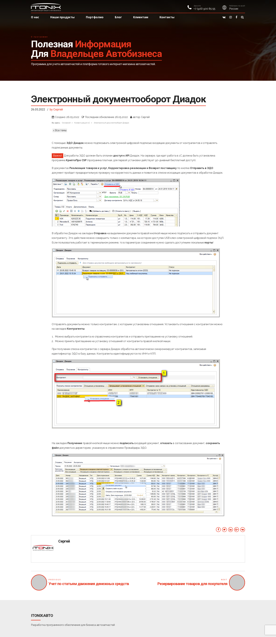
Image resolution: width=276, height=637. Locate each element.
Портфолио (94, 17)
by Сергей (56, 109)
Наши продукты (62, 17)
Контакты (166, 17)
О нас (35, 17)
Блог (118, 17)
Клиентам (140, 17)
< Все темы (59, 130)
